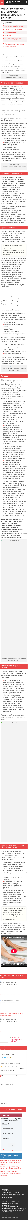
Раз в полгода (8, 1129)
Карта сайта (5, 1216)
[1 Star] (1, 1066)
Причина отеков (10, 32)
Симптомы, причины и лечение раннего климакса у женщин (12, 1014)
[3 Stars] (8, 1066)
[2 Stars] (5, 1066)
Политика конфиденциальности (10, 1217)
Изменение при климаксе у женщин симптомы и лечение (11, 996)
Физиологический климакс (14, 26)
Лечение (8, 36)
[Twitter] (5, 1057)
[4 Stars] (12, 1066)
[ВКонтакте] (2, 1057)
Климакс (8, 1047)
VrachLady (2, 1047)
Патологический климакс (13, 29)
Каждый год (7, 1124)
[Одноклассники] (7, 1057)
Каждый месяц (8, 1133)
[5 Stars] (16, 1066)
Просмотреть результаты (11, 1150)
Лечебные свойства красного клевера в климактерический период (10, 1162)
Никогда (6, 1138)
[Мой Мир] (10, 1057)
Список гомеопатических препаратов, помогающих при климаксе (10, 1173)
